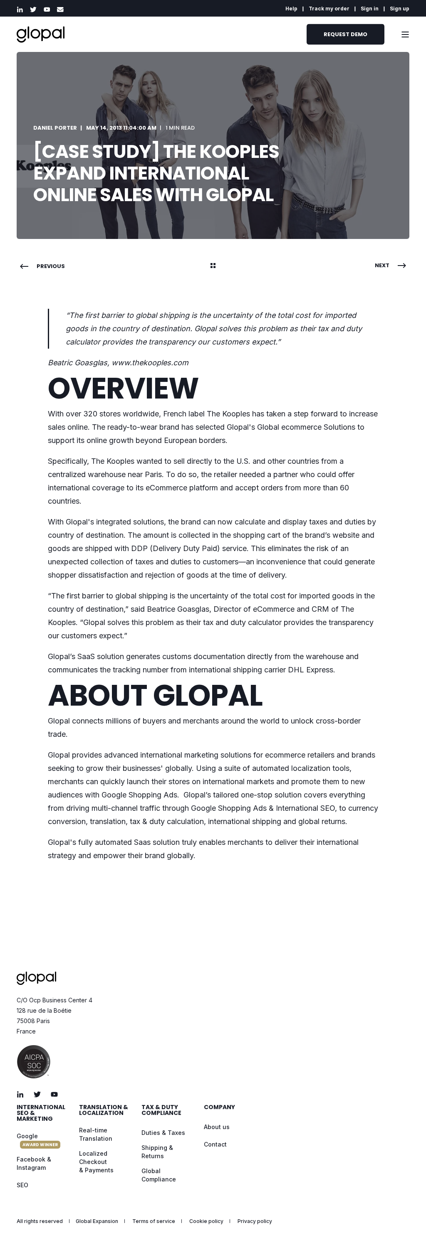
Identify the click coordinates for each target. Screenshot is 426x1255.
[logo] (36, 978)
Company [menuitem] (219, 1107)
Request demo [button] (345, 34)
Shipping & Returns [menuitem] (157, 1151)
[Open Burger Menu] (405, 34)
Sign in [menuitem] (370, 8)
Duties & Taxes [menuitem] (163, 1132)
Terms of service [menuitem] (153, 1221)
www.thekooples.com (149, 362)
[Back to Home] (40, 34)
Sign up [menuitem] (399, 8)
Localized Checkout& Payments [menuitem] (96, 1162)
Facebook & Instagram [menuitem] (34, 1163)
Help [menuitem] (291, 8)
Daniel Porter (55, 128)
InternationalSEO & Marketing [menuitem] (41, 1113)
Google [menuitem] (37, 1140)
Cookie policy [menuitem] (206, 1221)
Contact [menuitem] (215, 1144)
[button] (405, 1234)
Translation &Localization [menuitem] (103, 1110)
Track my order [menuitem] (329, 8)
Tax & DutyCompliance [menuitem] (161, 1110)
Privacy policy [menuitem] (255, 1221)
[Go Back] (213, 266)
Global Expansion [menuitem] (97, 1221)
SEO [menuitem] (22, 1185)
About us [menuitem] (217, 1126)
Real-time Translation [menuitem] (95, 1134)
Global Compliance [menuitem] (158, 1175)
